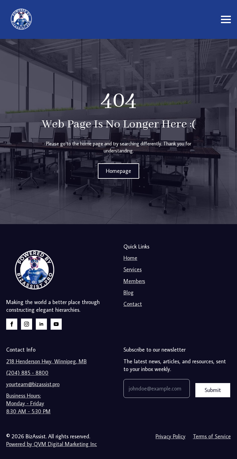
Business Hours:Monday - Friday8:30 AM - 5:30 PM (28, 403)
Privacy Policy (170, 436)
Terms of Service (212, 436)
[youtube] (56, 324)
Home (130, 257)
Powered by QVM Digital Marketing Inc (51, 444)
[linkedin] (41, 324)
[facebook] (11, 324)
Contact (132, 303)
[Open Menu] (226, 19)
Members (134, 281)
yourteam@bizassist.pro (33, 384)
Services (132, 269)
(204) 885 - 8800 (27, 372)
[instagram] (26, 324)
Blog (128, 292)
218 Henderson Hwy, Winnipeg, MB (46, 361)
